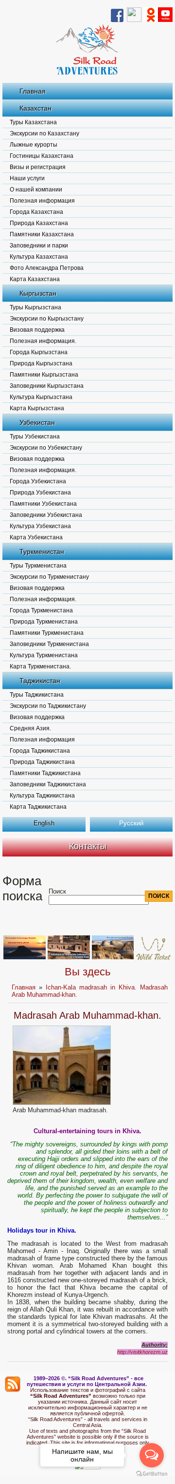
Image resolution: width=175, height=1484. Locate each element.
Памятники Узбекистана (43, 503)
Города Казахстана (36, 212)
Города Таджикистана (40, 750)
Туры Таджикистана (37, 694)
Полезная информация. (43, 341)
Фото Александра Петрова (47, 268)
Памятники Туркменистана (47, 632)
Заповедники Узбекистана (46, 515)
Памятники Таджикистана (45, 773)
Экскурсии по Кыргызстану (47, 318)
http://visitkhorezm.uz (142, 1352)
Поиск (57, 891)
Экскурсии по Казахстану (44, 133)
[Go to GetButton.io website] (151, 1474)
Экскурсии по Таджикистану (48, 706)
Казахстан (35, 108)
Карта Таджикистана (38, 806)
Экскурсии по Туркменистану (49, 576)
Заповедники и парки (39, 245)
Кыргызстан (37, 293)
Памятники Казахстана (42, 234)
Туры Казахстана (33, 122)
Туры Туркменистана (38, 565)
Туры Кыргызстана (35, 307)
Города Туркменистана (41, 610)
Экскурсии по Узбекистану (46, 447)
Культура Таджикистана (42, 795)
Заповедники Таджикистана (48, 784)
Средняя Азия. (30, 728)
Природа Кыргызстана (41, 363)
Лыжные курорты (33, 144)
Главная (32, 91)
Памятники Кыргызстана (44, 374)
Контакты (87, 846)
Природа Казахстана (39, 223)
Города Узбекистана (38, 481)
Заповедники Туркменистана (49, 644)
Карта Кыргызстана (37, 408)
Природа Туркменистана (44, 621)
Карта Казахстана (35, 279)
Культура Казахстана (39, 256)
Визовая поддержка (37, 329)
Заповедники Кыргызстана (47, 385)
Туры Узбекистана (35, 436)
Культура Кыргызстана (41, 397)
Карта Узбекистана (36, 537)
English (44, 823)
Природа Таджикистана (42, 762)
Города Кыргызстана (39, 352)
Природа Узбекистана (40, 492)
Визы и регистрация (38, 167)
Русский (131, 823)
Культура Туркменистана (44, 655)
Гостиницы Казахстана (41, 155)
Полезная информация (42, 200)
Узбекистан (37, 422)
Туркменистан (41, 551)
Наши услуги (27, 178)
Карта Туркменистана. (40, 666)
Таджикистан (39, 681)
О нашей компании (36, 189)
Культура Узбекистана (40, 526)
